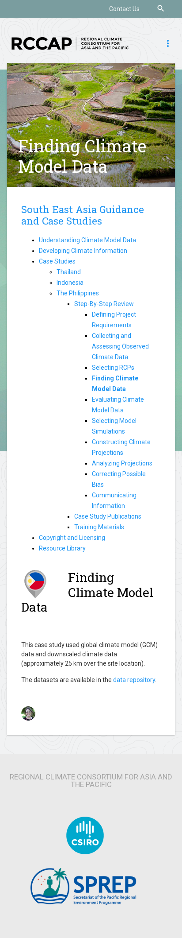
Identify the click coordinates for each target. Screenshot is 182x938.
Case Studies (57, 261)
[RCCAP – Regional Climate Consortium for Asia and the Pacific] (70, 43)
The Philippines (78, 293)
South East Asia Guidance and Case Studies (82, 215)
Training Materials (99, 527)
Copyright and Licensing (72, 537)
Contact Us (124, 9)
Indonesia (70, 282)
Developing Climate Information (83, 250)
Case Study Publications (107, 516)
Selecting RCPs (113, 367)
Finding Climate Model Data (82, 156)
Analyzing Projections (122, 463)
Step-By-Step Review (104, 303)
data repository (134, 679)
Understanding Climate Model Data (87, 240)
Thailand (69, 271)
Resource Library (62, 548)
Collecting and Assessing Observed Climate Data (120, 346)
